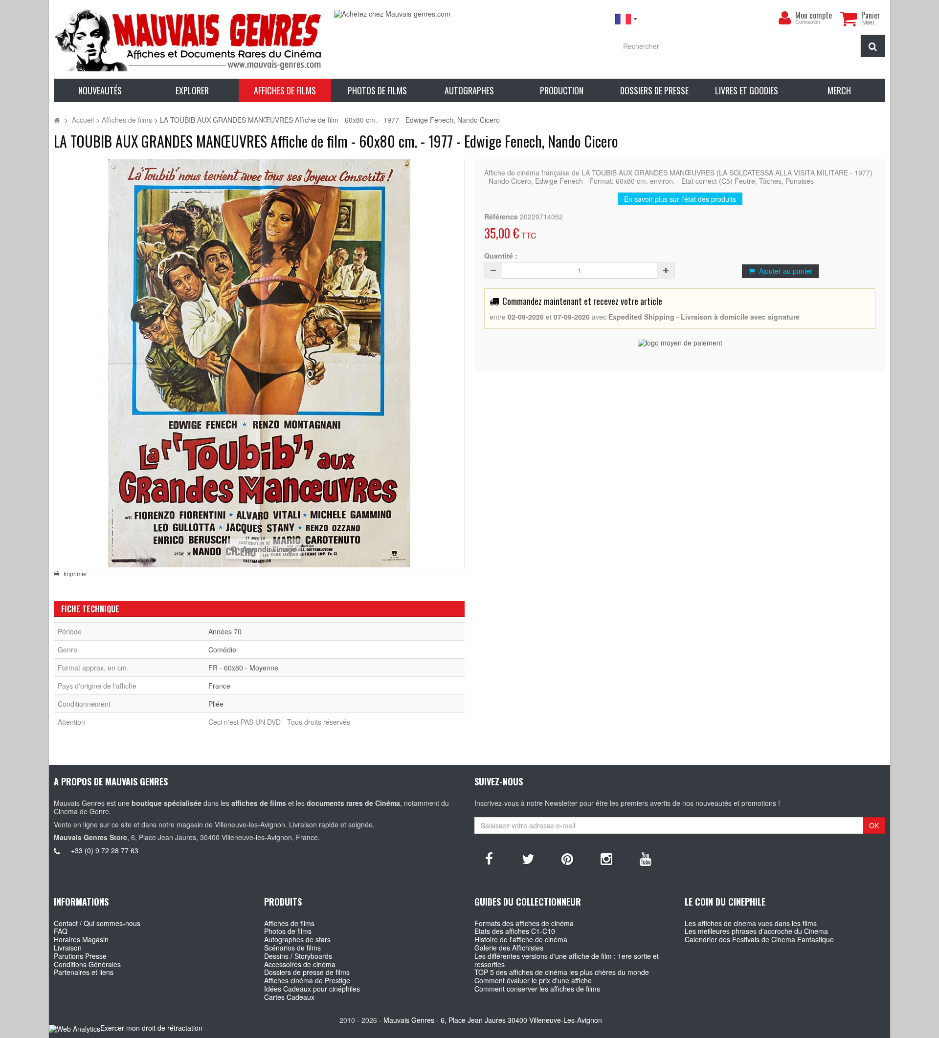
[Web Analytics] (74, 1028)
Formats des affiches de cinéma (524, 923)
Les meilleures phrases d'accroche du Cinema (756, 931)
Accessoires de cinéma (299, 964)
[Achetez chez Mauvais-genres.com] (469, 14)
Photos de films (288, 931)
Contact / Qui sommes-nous (97, 923)
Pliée (216, 704)
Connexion (807, 22)
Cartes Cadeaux (289, 997)
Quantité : (500, 256)
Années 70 (225, 631)
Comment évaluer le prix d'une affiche (533, 980)
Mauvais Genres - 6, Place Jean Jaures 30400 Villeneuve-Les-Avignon (492, 1020)
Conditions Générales (87, 964)
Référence (501, 217)
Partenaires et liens (83, 972)
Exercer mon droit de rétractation (151, 1028)
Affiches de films (289, 923)
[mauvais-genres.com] (189, 39)
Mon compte (813, 15)
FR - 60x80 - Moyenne (243, 667)
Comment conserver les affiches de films (537, 989)
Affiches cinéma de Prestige (307, 980)
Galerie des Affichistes (508, 947)
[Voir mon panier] (848, 18)
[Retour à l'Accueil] (57, 120)
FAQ (60, 931)
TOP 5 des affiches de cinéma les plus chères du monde (561, 972)
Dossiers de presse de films (307, 972)
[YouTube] (645, 858)
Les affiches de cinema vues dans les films (751, 923)
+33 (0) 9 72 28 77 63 (104, 850)
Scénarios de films (292, 947)
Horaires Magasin (81, 939)
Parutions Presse (80, 956)
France (219, 686)
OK (874, 825)
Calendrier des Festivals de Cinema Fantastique (759, 939)
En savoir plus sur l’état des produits (680, 199)
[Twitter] (528, 858)
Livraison (68, 947)
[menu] (784, 18)
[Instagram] (606, 858)
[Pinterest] (567, 858)
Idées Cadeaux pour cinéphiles (312, 989)
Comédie (222, 649)
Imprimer (75, 573)
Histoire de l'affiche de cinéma (520, 939)
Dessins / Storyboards (298, 956)
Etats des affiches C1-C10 (514, 931)
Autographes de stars (297, 939)
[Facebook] (489, 858)
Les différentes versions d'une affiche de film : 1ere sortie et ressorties (566, 960)
